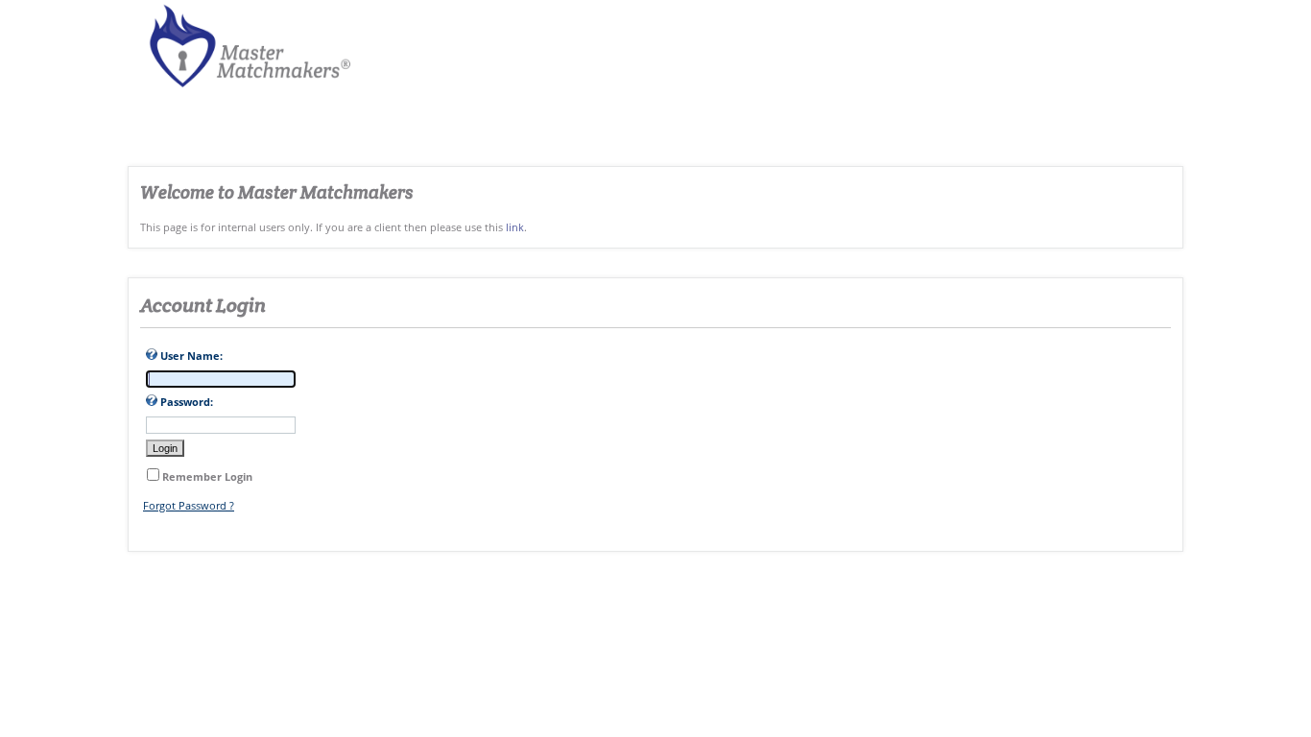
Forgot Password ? (188, 505)
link (515, 227)
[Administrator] (244, 89)
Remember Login (207, 476)
